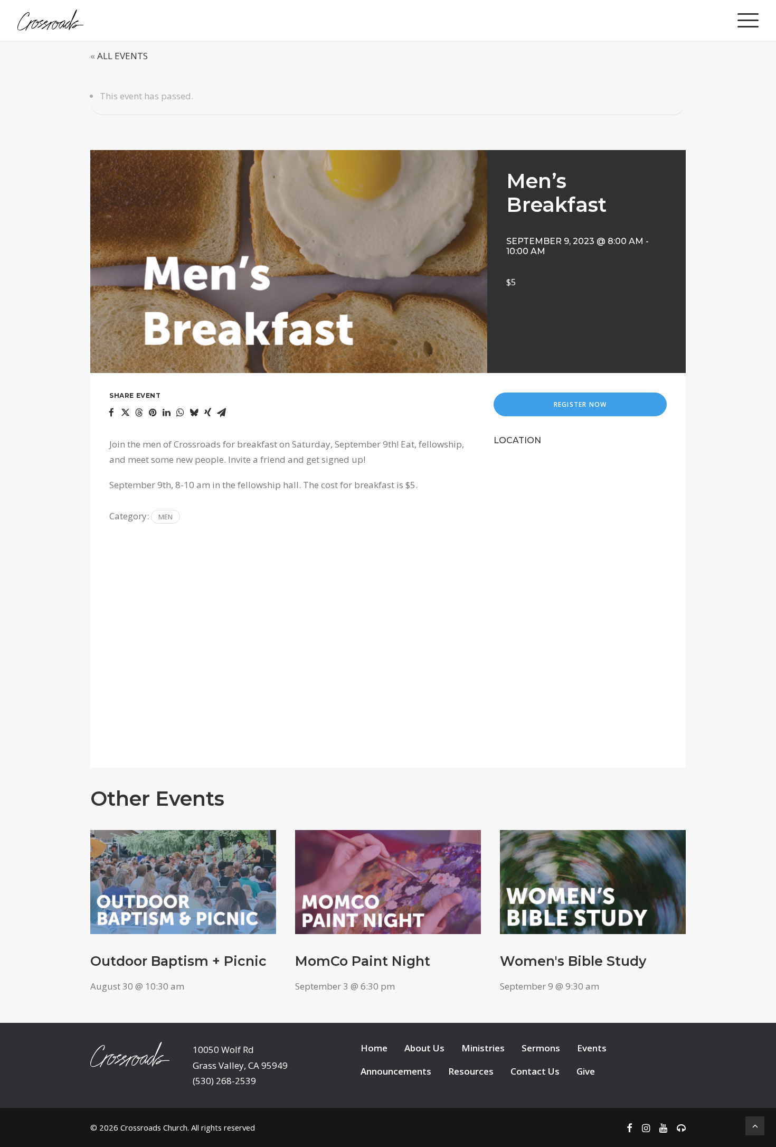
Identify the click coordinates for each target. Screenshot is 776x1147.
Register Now (580, 404)
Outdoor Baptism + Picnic (178, 961)
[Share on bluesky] (193, 412)
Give (585, 1071)
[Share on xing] (207, 412)
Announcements (396, 1071)
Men (165, 516)
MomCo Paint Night (362, 961)
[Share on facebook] (111, 412)
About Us (424, 1048)
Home (374, 1048)
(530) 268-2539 (224, 1081)
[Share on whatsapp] (180, 412)
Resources (471, 1071)
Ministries (483, 1048)
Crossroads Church (153, 1127)
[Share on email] (221, 412)
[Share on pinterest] (152, 412)
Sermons (541, 1048)
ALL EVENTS (122, 56)
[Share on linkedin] (166, 412)
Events (592, 1048)
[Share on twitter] (125, 412)
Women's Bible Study (573, 961)
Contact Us (535, 1071)
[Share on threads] (139, 412)
